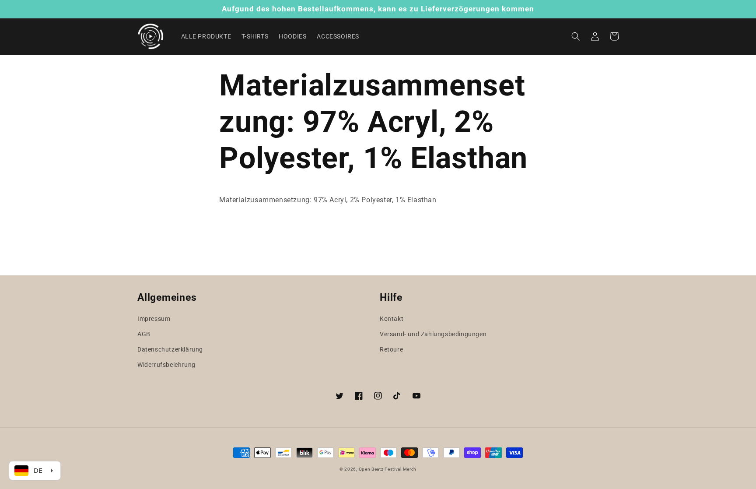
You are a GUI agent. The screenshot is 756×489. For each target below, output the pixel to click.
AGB (143, 334)
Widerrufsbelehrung (166, 364)
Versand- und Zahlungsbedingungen (433, 334)
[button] (575, 36)
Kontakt (391, 318)
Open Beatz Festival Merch (388, 469)
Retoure (391, 349)
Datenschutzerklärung (170, 349)
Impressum (153, 318)
